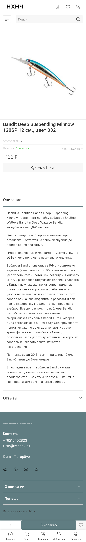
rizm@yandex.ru (16, 446)
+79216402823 (15, 440)
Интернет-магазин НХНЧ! (19, 511)
